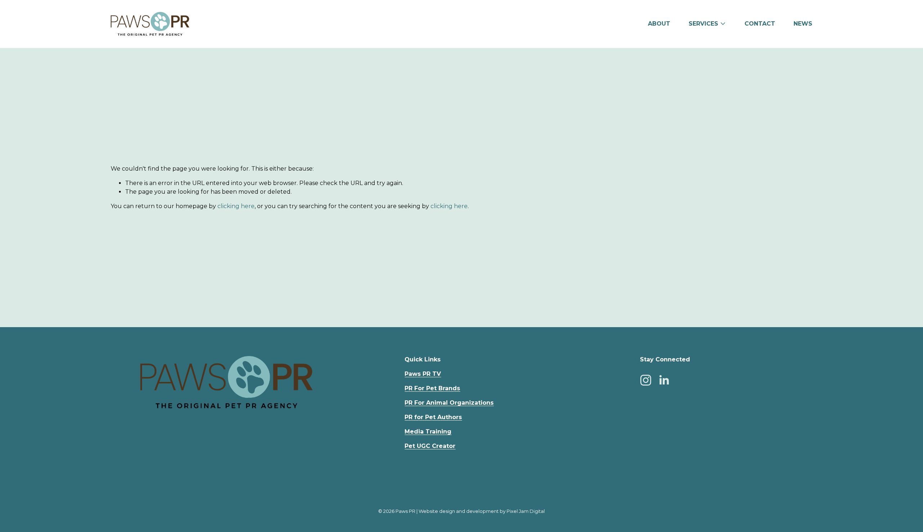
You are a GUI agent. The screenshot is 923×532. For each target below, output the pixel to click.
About (659, 23)
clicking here (236, 206)
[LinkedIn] (664, 380)
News (803, 23)
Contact (760, 23)
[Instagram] (646, 380)
